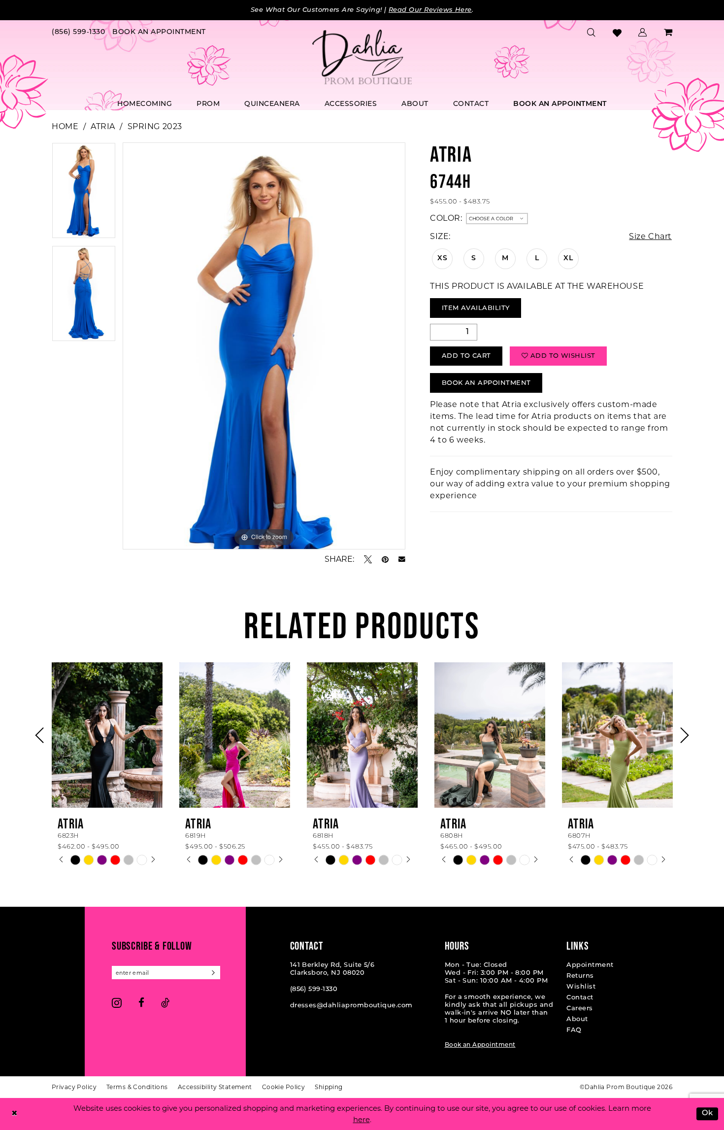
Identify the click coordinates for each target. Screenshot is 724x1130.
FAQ (573, 1030)
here (361, 1119)
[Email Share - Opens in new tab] (401, 559)
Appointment (589, 965)
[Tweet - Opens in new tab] (368, 559)
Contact (579, 997)
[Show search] (591, 32)
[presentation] (107, 735)
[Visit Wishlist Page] (617, 32)
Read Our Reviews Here (430, 10)
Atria (103, 126)
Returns (579, 976)
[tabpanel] (84, 193)
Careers (579, 1008)
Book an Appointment (480, 1045)
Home (65, 126)
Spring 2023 (155, 126)
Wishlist (580, 987)
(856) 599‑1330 (314, 989)
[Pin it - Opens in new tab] (385, 559)
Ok (707, 1114)
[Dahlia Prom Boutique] (362, 57)
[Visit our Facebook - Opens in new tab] (141, 1002)
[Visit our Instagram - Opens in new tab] (117, 1002)
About (577, 1019)
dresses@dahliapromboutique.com (351, 1005)
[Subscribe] (213, 972)
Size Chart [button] (650, 236)
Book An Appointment (486, 383)
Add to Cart (466, 356)
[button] (643, 32)
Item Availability (476, 308)
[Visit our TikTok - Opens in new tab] (165, 1002)
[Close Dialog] (14, 1114)
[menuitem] (78, 32)
